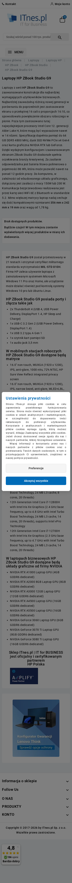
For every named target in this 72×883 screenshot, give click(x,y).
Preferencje (36, 468)
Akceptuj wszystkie (36, 480)
